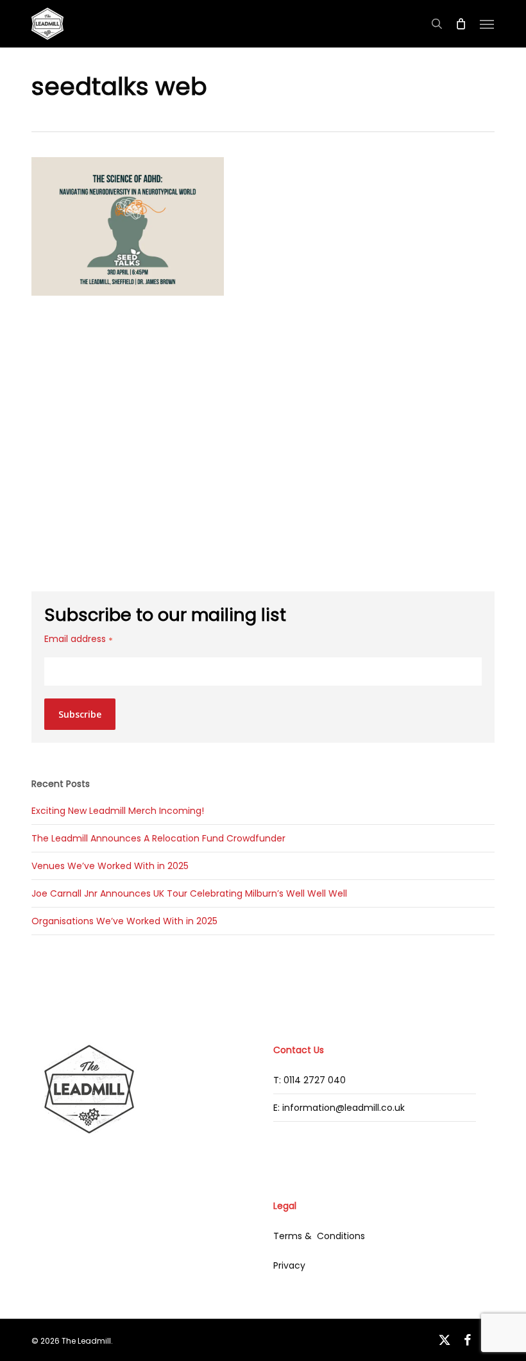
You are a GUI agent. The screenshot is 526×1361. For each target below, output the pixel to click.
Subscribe (79, 714)
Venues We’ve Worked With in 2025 (110, 865)
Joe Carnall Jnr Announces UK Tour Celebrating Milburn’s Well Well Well (189, 893)
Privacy (289, 1265)
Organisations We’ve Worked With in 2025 (124, 921)
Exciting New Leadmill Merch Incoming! (117, 810)
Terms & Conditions (319, 1236)
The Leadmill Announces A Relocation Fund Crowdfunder (158, 838)
